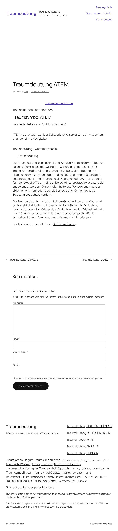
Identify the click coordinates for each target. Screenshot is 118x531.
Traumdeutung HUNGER (82, 453)
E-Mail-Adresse (20, 351)
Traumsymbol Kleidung (67, 464)
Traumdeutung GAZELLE (82, 446)
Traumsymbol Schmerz (67, 476)
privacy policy (33, 487)
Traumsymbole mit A (40, 91)
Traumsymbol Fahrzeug (74, 460)
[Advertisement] (59, 44)
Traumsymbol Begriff (19, 460)
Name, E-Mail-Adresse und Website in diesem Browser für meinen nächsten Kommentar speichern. (60, 378)
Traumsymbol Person (17, 476)
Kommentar (18, 302)
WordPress (107, 523)
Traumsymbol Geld (98, 460)
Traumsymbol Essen (47, 460)
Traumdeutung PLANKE (95, 259)
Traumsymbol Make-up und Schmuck (90, 468)
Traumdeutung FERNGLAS (24, 259)
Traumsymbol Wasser (19, 481)
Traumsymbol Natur (19, 472)
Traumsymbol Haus (42, 464)
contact (48, 487)
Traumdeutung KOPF (80, 440)
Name (16, 338)
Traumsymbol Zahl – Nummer (72, 480)
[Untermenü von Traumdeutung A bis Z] (111, 13)
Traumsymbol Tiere (93, 477)
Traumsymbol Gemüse (18, 464)
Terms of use (14, 487)
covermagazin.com (70, 493)
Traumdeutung (21, 13)
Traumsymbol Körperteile (54, 468)
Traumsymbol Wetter (44, 480)
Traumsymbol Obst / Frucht (76, 472)
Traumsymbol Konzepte (22, 468)
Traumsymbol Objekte (46, 472)
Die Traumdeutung (65, 224)
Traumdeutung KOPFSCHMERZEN (88, 433)
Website (16, 365)
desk (26, 91)
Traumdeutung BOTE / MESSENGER (89, 426)
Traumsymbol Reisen (42, 476)
